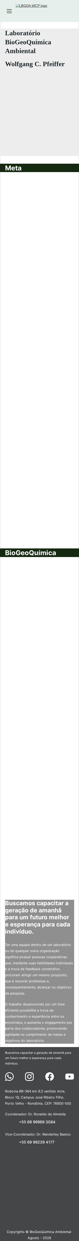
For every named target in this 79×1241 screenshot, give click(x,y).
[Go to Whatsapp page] (11, 1076)
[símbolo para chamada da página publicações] (39, 728)
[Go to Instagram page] (31, 1076)
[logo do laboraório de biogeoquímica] (39, 1195)
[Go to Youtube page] (69, 1076)
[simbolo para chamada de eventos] (39, 664)
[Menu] (9, 11)
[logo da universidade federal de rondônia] (40, 1159)
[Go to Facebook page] (51, 1076)
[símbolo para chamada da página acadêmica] (39, 823)
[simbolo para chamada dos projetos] (39, 580)
